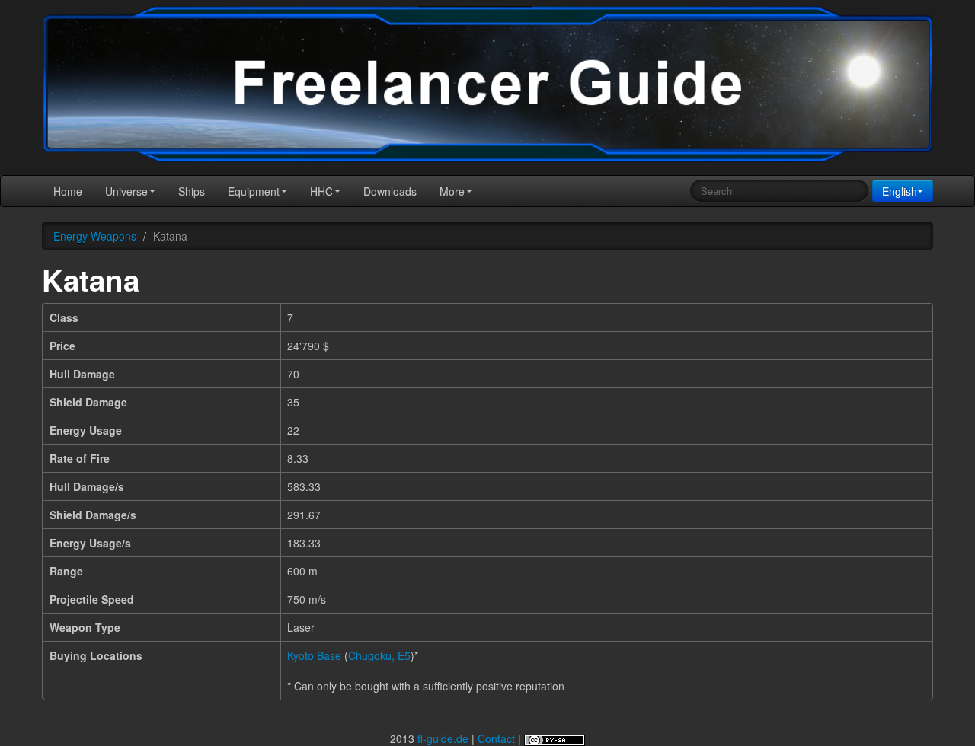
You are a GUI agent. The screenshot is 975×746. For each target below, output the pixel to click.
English (899, 191)
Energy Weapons (94, 236)
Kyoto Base (314, 655)
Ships (191, 191)
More (452, 191)
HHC (321, 191)
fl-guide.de (442, 738)
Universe (126, 191)
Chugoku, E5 (379, 655)
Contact (496, 738)
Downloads (390, 191)
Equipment (254, 191)
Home (67, 191)
